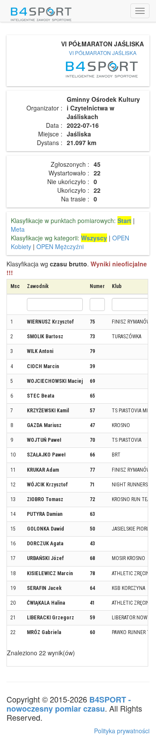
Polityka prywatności (122, 730)
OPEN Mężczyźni (60, 246)
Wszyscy (94, 237)
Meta (18, 229)
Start (124, 220)
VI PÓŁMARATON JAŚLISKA (102, 52)
